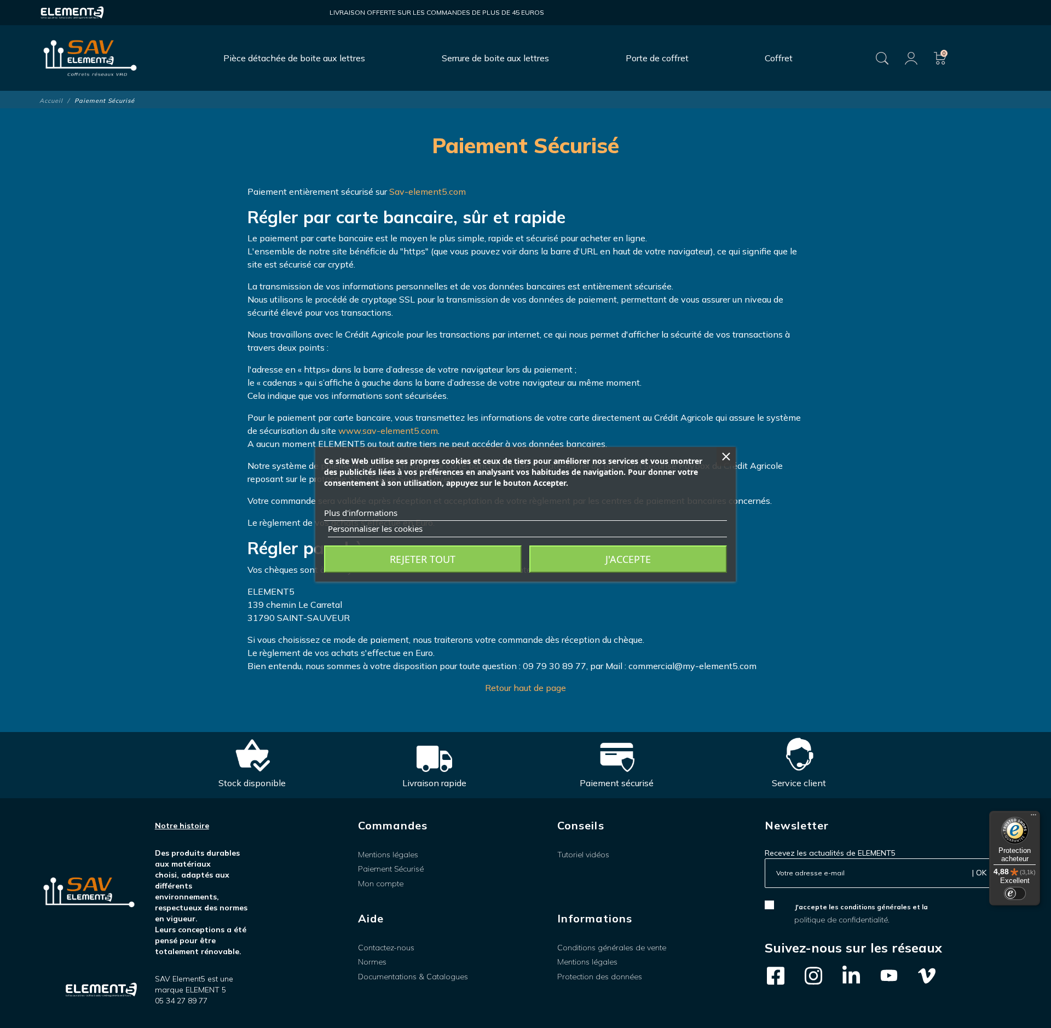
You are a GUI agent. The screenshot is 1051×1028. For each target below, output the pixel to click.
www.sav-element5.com (388, 430)
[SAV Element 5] (90, 58)
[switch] (1015, 893)
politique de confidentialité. (842, 920)
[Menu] (1033, 817)
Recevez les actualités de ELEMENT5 (830, 853)
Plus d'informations (360, 512)
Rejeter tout (422, 559)
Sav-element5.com (427, 191)
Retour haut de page (525, 687)
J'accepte (628, 559)
